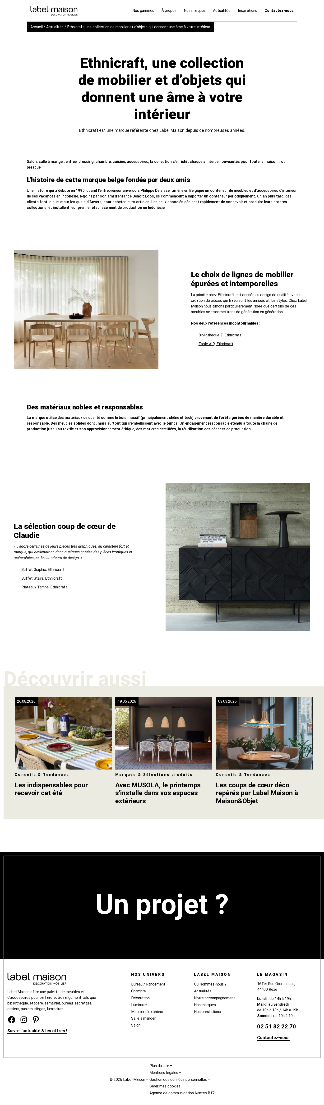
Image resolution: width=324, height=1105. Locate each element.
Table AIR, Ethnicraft (216, 344)
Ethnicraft (88, 130)
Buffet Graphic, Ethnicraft (43, 569)
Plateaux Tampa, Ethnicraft (44, 587)
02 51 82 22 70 (276, 1026)
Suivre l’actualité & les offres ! (37, 1030)
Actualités (55, 27)
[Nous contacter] (162, 928)
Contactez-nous (273, 1037)
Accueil (36, 27)
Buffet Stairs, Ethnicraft (41, 578)
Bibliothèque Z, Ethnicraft (220, 335)
